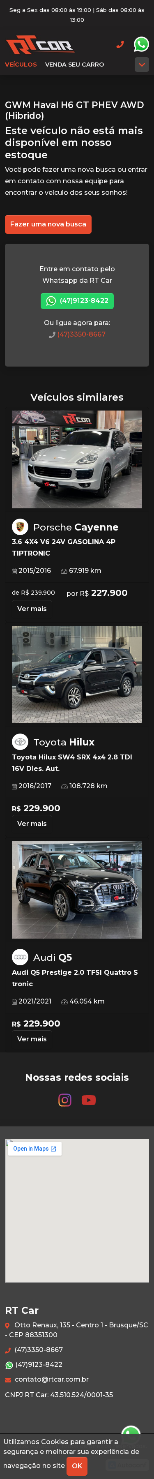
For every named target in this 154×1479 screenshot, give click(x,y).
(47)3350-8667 (80, 334)
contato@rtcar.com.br (51, 1379)
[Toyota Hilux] (77, 675)
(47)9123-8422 (83, 301)
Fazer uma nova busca (48, 224)
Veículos (21, 64)
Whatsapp (141, 44)
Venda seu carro (74, 64)
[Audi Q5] (77, 890)
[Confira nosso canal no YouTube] (88, 1096)
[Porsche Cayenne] (77, 459)
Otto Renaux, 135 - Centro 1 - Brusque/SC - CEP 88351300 (76, 1330)
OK (77, 1466)
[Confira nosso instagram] (65, 1096)
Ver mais (32, 609)
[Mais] (142, 64)
